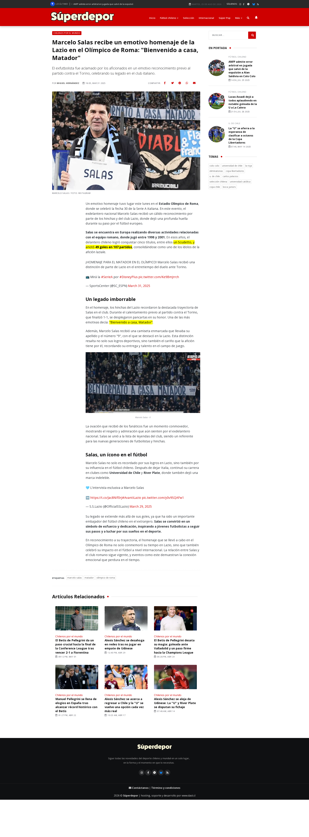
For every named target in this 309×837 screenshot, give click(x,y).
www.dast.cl (188, 795)
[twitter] (172, 83)
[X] (248, 3)
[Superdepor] (82, 17)
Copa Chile (215, 186)
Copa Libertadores (235, 170)
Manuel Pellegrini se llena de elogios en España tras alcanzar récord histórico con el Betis (76, 705)
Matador (89, 577)
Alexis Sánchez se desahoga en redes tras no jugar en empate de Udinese (124, 644)
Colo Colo (214, 165)
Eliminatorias (216, 170)
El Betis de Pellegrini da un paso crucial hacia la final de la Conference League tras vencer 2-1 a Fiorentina (75, 646)
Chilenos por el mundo (69, 636)
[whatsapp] (187, 83)
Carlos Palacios (230, 176)
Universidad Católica (240, 181)
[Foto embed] (143, 383)
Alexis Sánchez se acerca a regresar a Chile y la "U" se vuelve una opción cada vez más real (124, 705)
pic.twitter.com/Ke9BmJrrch (158, 277)
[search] (252, 35)
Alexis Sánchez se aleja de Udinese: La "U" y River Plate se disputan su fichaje (175, 703)
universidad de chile (232, 165)
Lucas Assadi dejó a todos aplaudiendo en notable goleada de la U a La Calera (243, 102)
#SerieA (107, 277)
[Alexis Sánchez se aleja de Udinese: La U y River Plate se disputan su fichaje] (175, 677)
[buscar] (248, 18)
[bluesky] (253, 4)
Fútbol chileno (168, 17)
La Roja (248, 165)
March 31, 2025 (139, 286)
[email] (194, 83)
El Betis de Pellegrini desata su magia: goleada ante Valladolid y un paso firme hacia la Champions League (174, 646)
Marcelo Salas (74, 577)
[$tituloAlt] (217, 68)
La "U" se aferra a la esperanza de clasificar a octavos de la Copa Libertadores (242, 136)
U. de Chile (234, 123)
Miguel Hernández (68, 83)
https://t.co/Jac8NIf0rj (106, 497)
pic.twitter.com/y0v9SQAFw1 (163, 497)
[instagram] (240, 4)
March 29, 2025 (141, 506)
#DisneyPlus (128, 277)
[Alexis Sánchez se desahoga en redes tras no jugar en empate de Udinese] (126, 618)
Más (237, 17)
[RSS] (258, 4)
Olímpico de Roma (106, 577)
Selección (188, 17)
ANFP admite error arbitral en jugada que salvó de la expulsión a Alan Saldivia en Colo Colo (242, 69)
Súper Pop (224, 17)
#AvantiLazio (131, 497)
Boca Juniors (229, 186)
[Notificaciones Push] (256, 17)
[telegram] (179, 83)
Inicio (152, 17)
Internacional (206, 17)
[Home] (154, 747)
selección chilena (218, 181)
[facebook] (243, 4)
